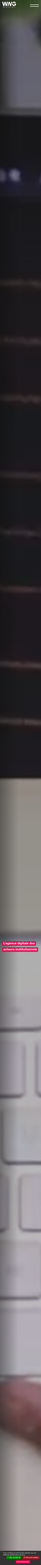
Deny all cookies (31, 1557)
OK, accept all (14, 1557)
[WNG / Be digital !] (10, 4)
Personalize (23, 1562)
